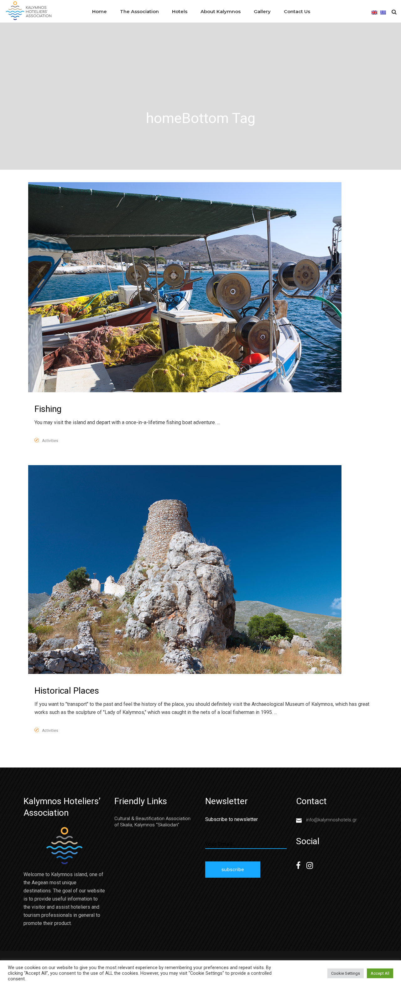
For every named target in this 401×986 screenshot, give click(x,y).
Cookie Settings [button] (345, 973)
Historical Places (66, 691)
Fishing (47, 409)
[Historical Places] (184, 569)
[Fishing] (184, 287)
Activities (50, 441)
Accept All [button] (380, 973)
